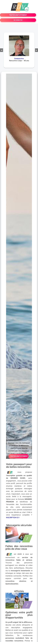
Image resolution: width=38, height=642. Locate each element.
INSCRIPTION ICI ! (13, 517)
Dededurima (19, 58)
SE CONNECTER (18, 20)
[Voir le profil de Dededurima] (19, 44)
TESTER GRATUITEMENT (18, 15)
